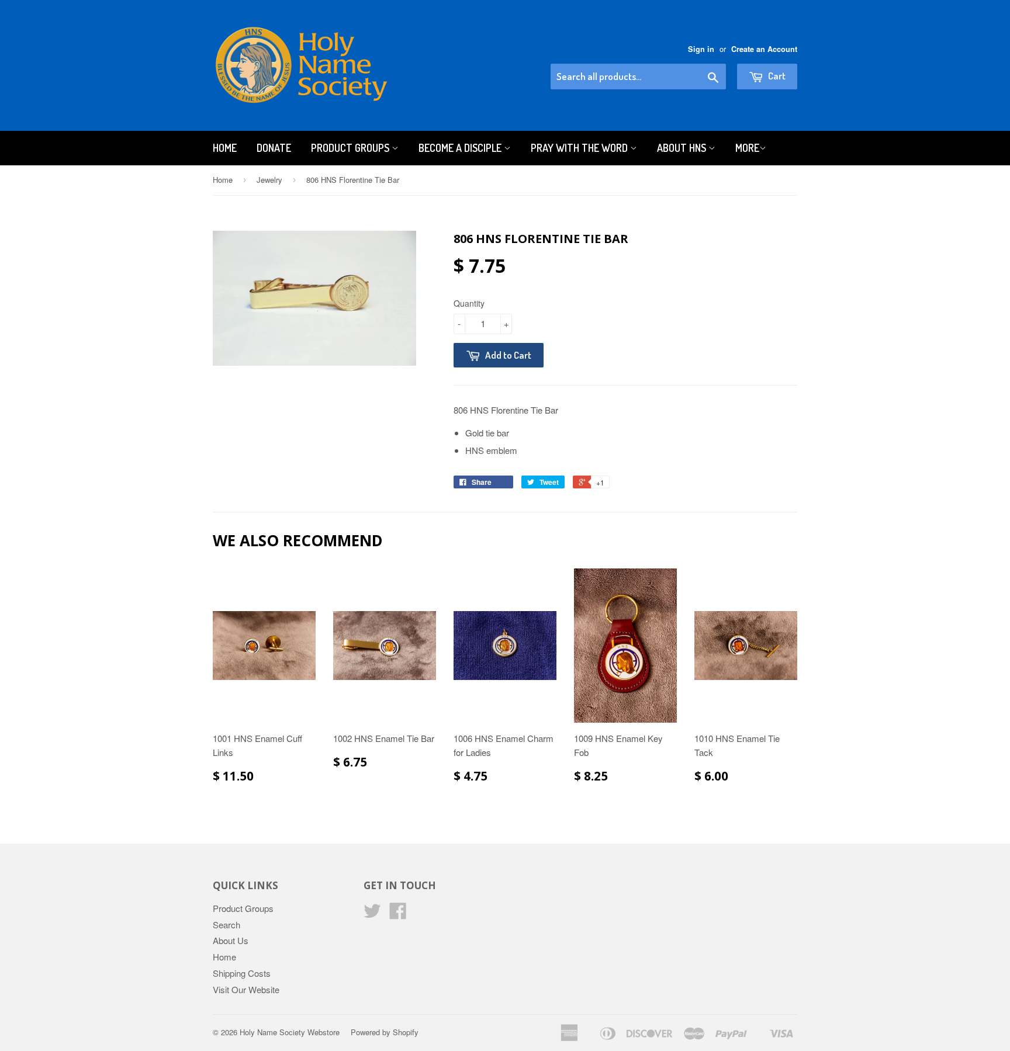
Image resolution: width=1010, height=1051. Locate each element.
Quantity (469, 303)
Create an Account (764, 49)
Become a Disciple (461, 147)
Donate (274, 147)
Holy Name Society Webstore (290, 1032)
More (747, 147)
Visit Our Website (246, 989)
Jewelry (269, 179)
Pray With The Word (580, 147)
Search (226, 924)
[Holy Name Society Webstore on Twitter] (372, 914)
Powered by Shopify (384, 1032)
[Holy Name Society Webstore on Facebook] (398, 914)
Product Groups (351, 147)
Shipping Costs (242, 973)
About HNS (682, 147)
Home (225, 147)
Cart (776, 76)
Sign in (701, 49)
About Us (230, 940)
